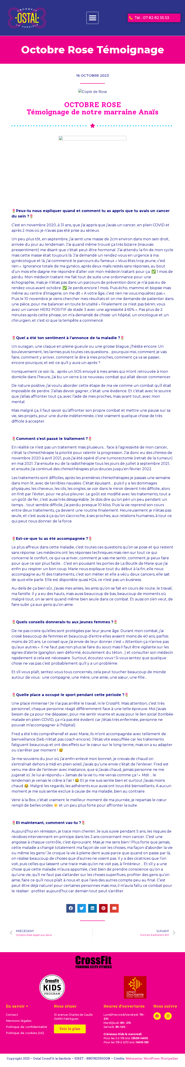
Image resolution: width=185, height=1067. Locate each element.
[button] (92, 18)
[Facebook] (157, 1016)
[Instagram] (168, 1016)
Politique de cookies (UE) (25, 1033)
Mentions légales (19, 1020)
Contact (12, 1014)
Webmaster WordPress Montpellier (151, 1058)
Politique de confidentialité (26, 1027)
